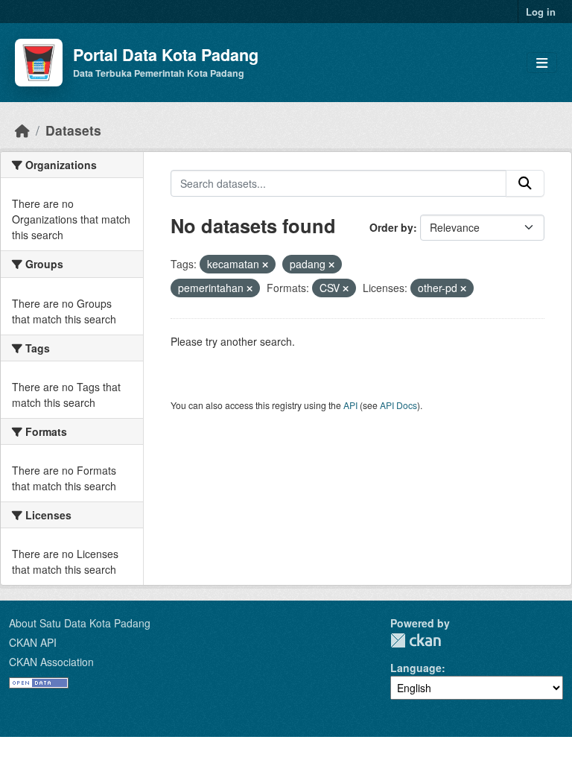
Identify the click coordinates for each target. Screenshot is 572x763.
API (350, 405)
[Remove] (265, 264)
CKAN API (33, 642)
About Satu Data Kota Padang (79, 622)
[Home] (22, 130)
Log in (541, 11)
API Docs (398, 405)
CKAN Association (51, 661)
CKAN (415, 640)
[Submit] (525, 183)
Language (416, 667)
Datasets (73, 130)
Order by (391, 227)
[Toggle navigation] (542, 63)
